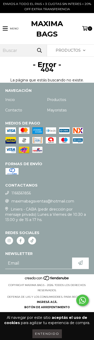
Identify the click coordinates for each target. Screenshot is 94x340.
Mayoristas (57, 110)
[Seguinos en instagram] (9, 240)
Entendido (47, 334)
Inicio (10, 99)
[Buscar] (39, 50)
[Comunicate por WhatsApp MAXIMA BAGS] (82, 300)
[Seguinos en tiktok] (32, 240)
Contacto (13, 110)
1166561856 (21, 193)
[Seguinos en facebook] (21, 240)
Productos (56, 99)
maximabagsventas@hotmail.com (42, 201)
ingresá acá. (47, 302)
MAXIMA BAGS (47, 28)
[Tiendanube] (47, 280)
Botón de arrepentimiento (47, 307)
